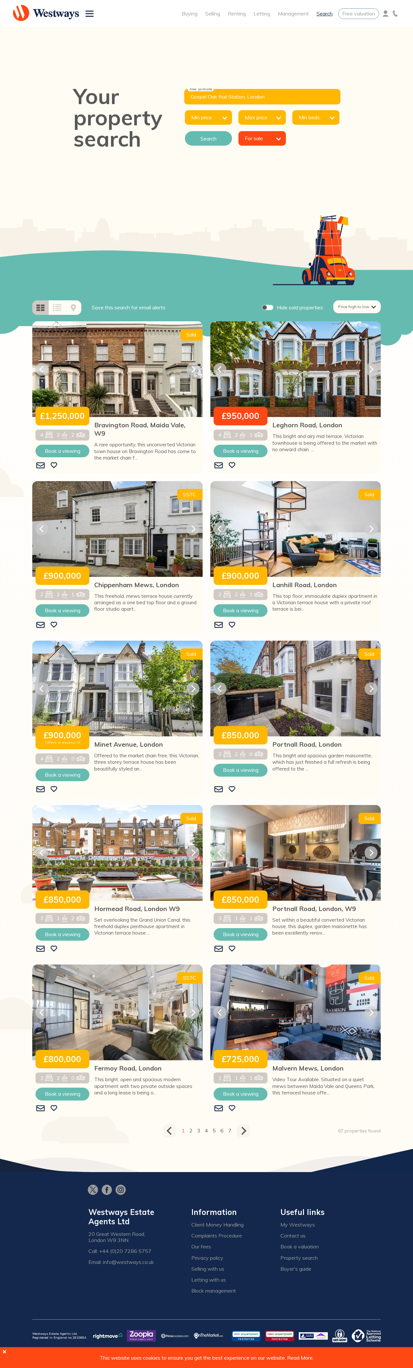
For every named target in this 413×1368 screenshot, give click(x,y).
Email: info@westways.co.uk (121, 1262)
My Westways (297, 1225)
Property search (299, 1258)
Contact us (293, 1236)
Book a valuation (299, 1247)
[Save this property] (54, 465)
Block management (213, 1291)
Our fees (201, 1247)
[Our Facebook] (109, 1190)
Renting (237, 13)
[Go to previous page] (169, 1130)
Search (325, 13)
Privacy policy (207, 1258)
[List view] (57, 307)
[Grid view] (40, 307)
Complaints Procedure (216, 1236)
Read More (300, 1357)
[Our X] (95, 1190)
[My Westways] (385, 13)
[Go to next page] (243, 1130)
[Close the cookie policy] (4, 1351)
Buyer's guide (295, 1269)
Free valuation (358, 13)
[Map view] (73, 307)
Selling (212, 13)
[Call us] (395, 13)
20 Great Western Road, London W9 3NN (116, 1237)
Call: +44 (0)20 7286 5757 (119, 1251)
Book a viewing (62, 451)
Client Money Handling (217, 1225)
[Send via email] (40, 465)
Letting (262, 13)
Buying (189, 13)
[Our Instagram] (122, 1190)
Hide (300, 307)
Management (293, 13)
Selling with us (207, 1269)
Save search (129, 307)
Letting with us (208, 1280)
